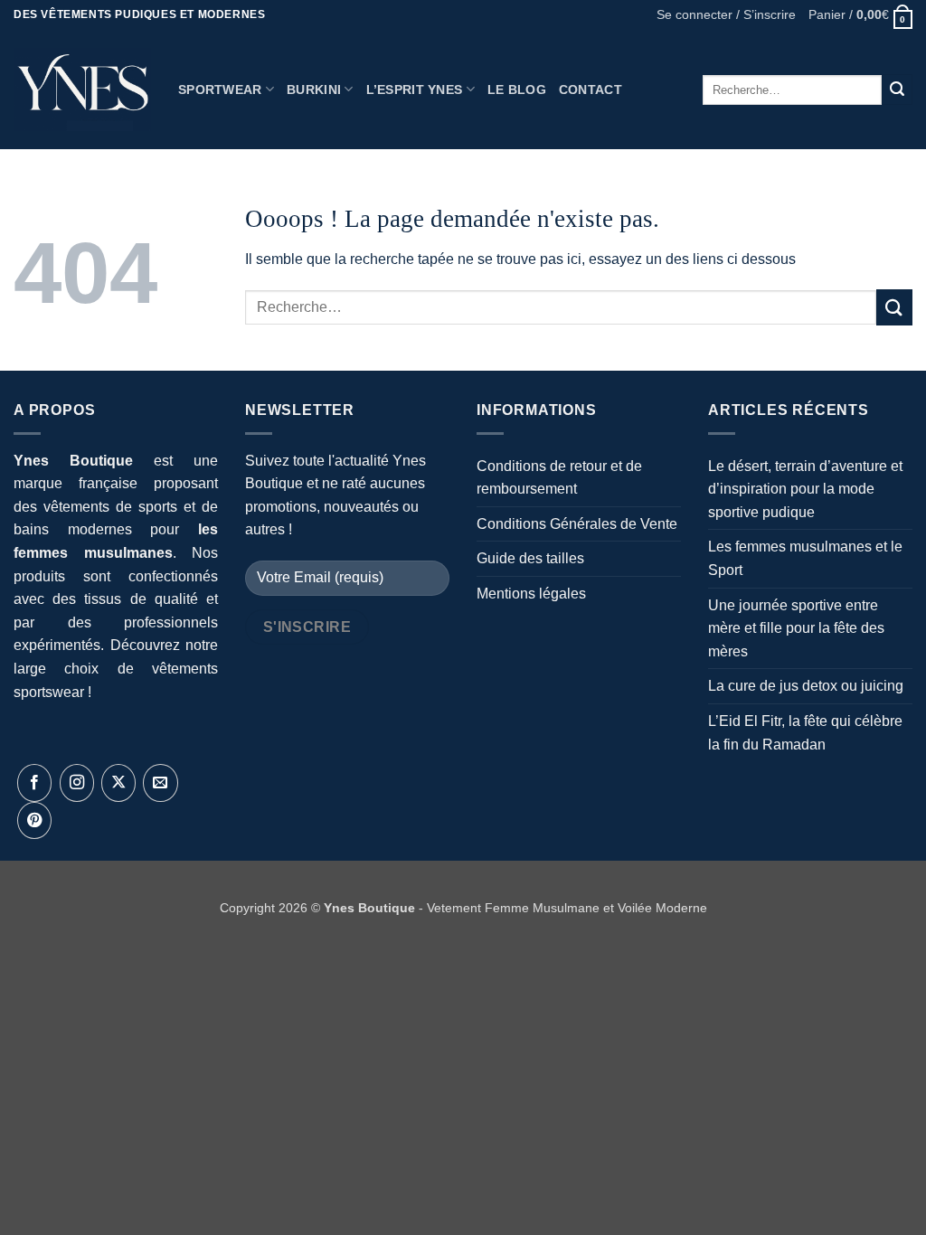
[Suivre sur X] (118, 783)
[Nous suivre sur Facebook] (34, 783)
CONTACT (590, 89)
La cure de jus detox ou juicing (805, 685)
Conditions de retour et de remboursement (559, 477)
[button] (726, 15)
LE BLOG (516, 89)
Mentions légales (531, 593)
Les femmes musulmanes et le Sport (805, 558)
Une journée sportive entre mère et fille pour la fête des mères (796, 628)
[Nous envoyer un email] (160, 783)
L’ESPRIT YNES (414, 89)
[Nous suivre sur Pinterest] (34, 821)
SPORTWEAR (220, 89)
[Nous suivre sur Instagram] (77, 783)
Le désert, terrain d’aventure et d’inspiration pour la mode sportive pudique (805, 489)
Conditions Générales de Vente (577, 524)
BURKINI (314, 89)
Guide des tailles (530, 558)
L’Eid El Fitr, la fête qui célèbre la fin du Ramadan (805, 732)
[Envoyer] (897, 89)
